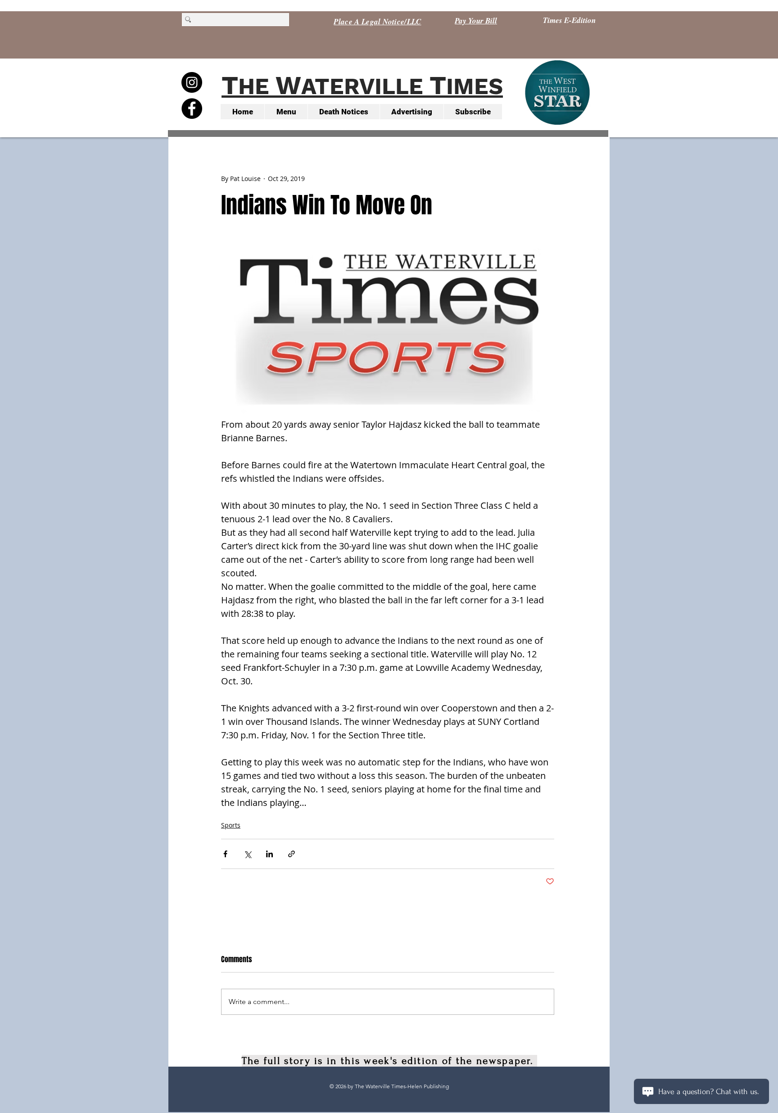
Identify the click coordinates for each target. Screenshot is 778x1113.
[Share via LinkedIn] (269, 854)
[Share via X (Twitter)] (247, 854)
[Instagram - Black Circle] (191, 82)
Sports (230, 825)
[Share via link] (291, 854)
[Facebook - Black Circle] (191, 108)
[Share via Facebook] (225, 854)
